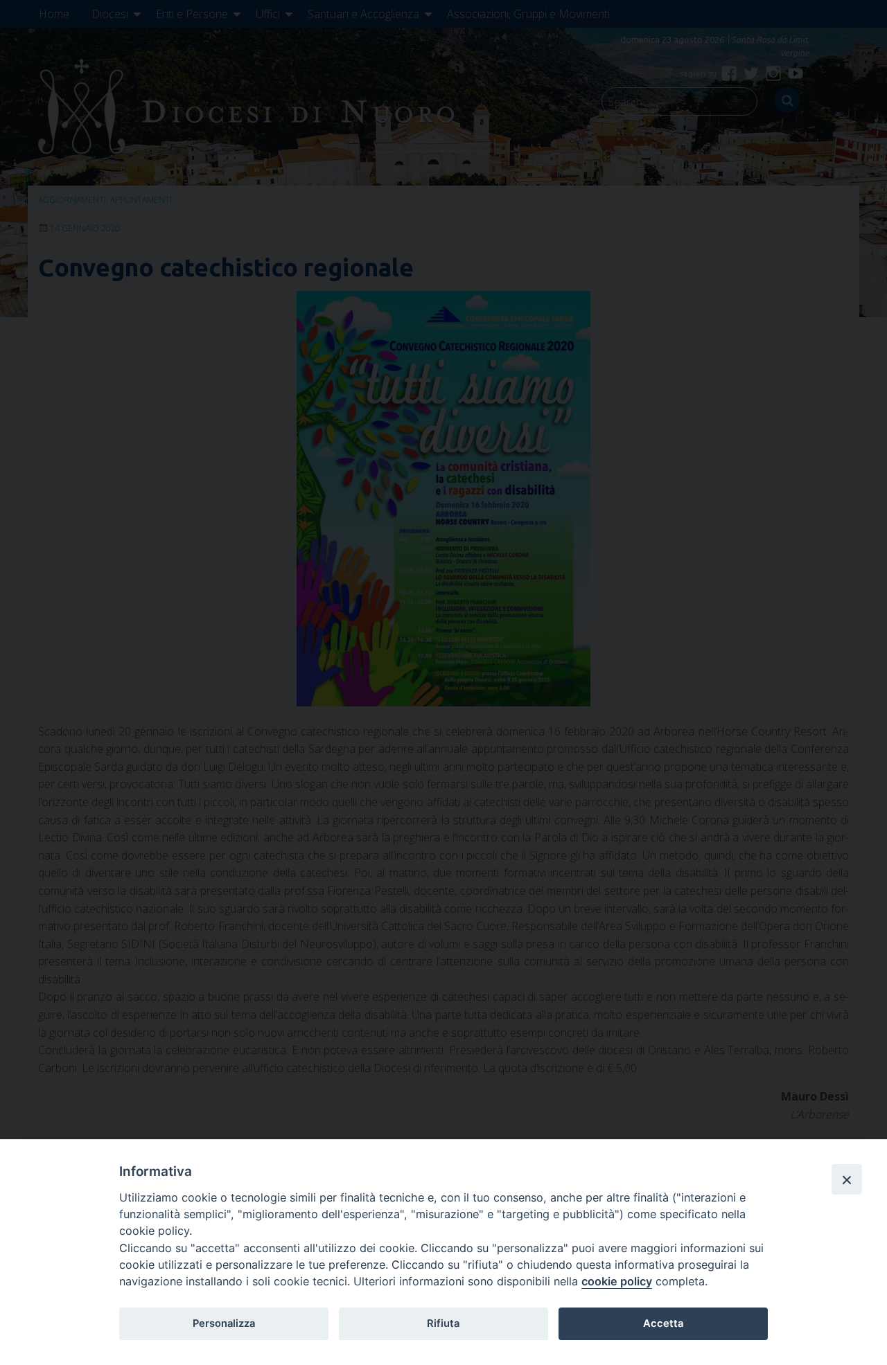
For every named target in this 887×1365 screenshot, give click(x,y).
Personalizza (224, 1323)
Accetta (663, 1323)
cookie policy (616, 1281)
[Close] (847, 1179)
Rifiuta (443, 1323)
